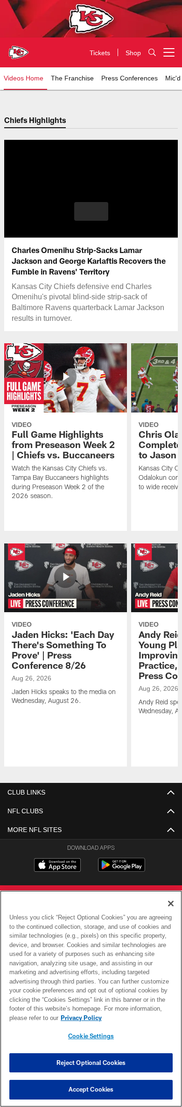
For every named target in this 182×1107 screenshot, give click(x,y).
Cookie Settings (91, 1036)
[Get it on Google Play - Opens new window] (121, 869)
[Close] (171, 903)
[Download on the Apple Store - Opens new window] (57, 866)
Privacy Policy (79, 1017)
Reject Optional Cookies (91, 1062)
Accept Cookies (91, 1089)
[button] (91, 211)
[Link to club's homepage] (18, 48)
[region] (91, 998)
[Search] (152, 52)
